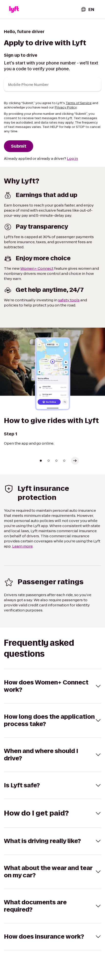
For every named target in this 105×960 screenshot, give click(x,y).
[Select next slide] (75, 461)
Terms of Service (79, 103)
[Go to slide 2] (49, 461)
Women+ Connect (36, 268)
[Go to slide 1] (41, 461)
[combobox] (87, 9)
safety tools (69, 300)
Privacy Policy (66, 107)
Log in (72, 158)
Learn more (22, 546)
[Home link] (14, 9)
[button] (52, 686)
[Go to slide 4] (64, 461)
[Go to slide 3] (56, 461)
